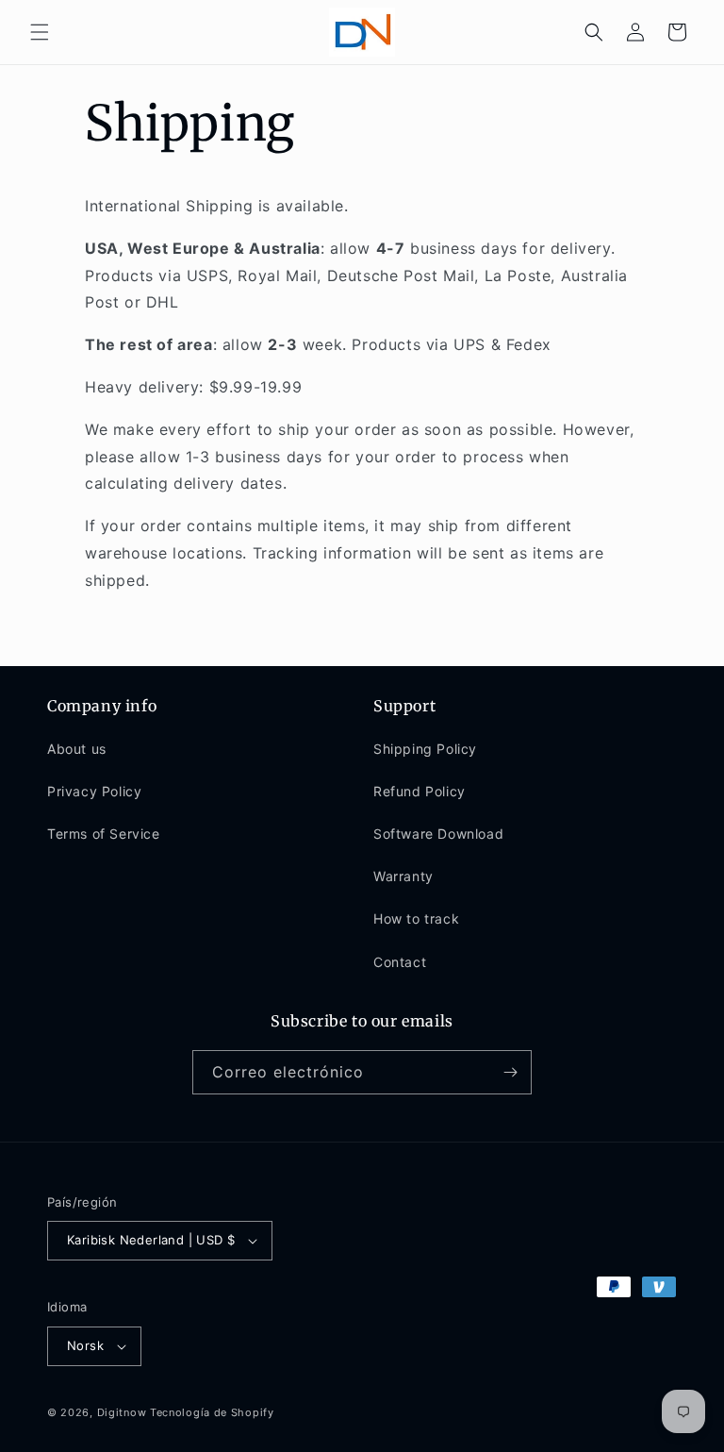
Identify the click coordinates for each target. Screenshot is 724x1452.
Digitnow (122, 1412)
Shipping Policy (425, 749)
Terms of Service (103, 834)
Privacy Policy (94, 791)
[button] (39, 32)
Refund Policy (419, 791)
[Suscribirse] (510, 1072)
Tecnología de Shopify (212, 1412)
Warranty (403, 876)
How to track (416, 918)
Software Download (438, 834)
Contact (399, 962)
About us (77, 749)
